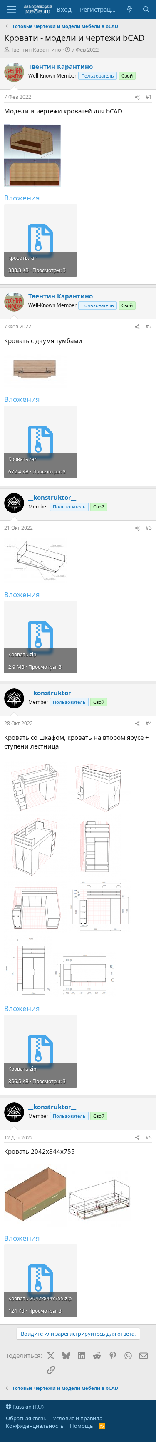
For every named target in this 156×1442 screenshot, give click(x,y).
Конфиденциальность (35, 1425)
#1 (149, 96)
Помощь (81, 1425)
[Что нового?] (129, 9)
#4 (149, 723)
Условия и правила (77, 1418)
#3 (149, 527)
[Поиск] (146, 9)
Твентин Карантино (36, 49)
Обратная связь (26, 1418)
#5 (149, 1137)
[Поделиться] (137, 97)
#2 (149, 326)
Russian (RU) (27, 1406)
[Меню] (11, 9)
